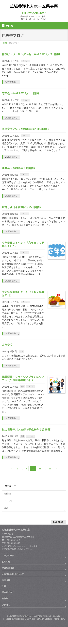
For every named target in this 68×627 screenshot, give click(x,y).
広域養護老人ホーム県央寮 (34, 6)
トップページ (8, 555)
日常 (21, 351)
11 (40, 468)
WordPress (19, 619)
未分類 (7, 493)
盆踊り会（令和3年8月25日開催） (22, 207)
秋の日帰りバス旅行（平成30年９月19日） (27, 429)
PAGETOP (58, 522)
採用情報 (6, 580)
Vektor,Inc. (49, 619)
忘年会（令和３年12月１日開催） (22, 93)
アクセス (6, 605)
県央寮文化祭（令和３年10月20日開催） (26, 129)
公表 (4, 586)
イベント (25, 61)
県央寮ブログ (8, 592)
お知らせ (6, 562)
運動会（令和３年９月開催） (19, 168)
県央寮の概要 (8, 568)
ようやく (7, 344)
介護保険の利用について (13, 574)
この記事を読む (10, 82)
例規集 (5, 598)
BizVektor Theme (34, 619)
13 (50, 468)
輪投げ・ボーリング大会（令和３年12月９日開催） (32, 54)
